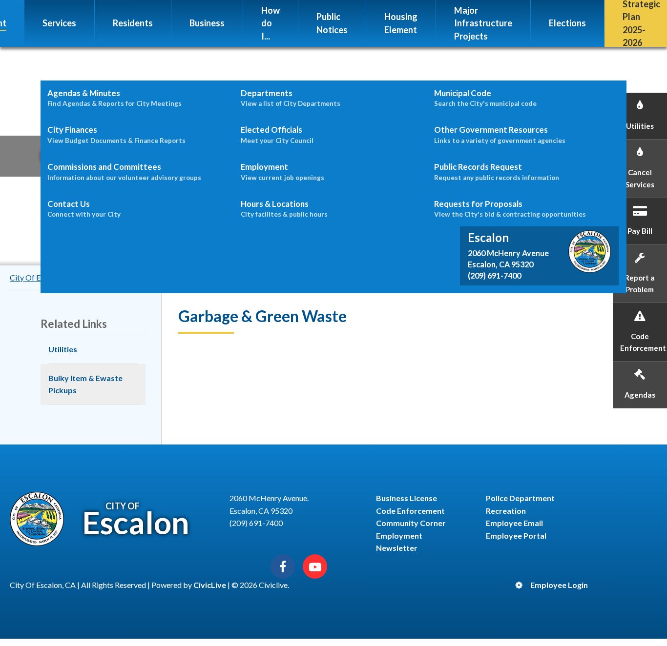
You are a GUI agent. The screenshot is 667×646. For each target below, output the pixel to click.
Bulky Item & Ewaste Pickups (85, 384)
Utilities (62, 349)
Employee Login (559, 584)
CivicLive (209, 584)
